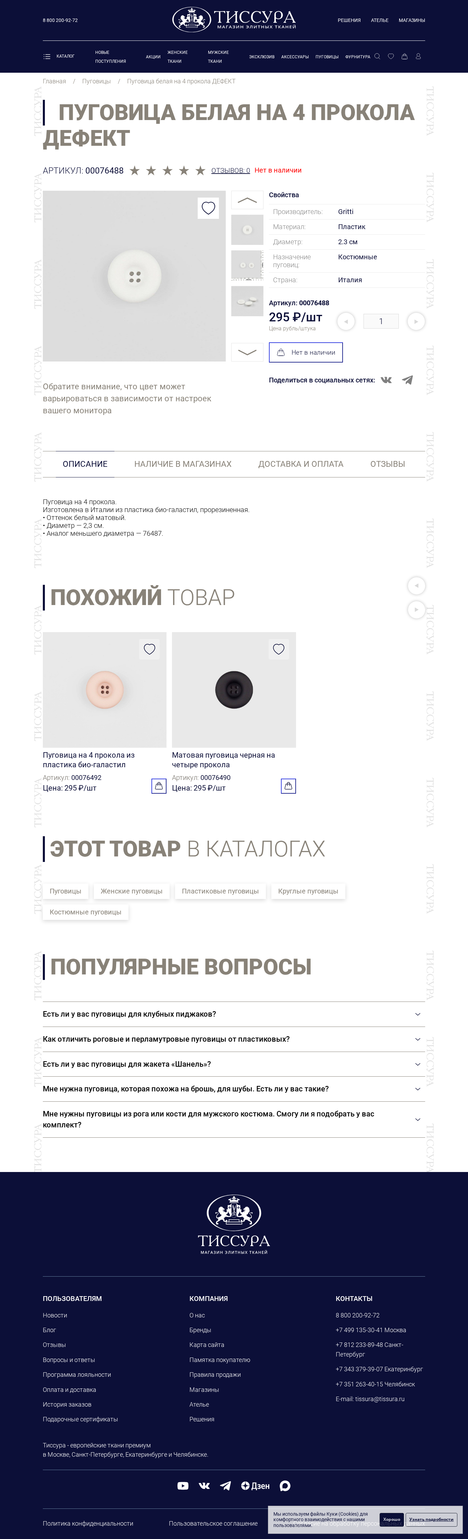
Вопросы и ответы (69, 1359)
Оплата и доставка (69, 1389)
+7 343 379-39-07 (359, 1369)
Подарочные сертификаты (80, 1419)
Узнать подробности (431, 1519)
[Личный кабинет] (418, 56)
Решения (349, 20)
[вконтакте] (204, 1485)
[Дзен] (255, 1485)
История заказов (67, 1404)
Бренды (200, 1330)
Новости (55, 1315)
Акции (153, 57)
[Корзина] (404, 56)
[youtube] (182, 1485)
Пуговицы (327, 57)
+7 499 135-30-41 (359, 1330)
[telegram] (225, 1485)
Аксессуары (295, 57)
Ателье (380, 20)
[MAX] (285, 1485)
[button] (416, 585)
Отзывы (54, 1344)
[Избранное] (391, 56)
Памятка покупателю (219, 1359)
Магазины (412, 20)
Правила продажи (215, 1374)
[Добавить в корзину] (159, 786)
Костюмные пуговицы (86, 912)
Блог (49, 1330)
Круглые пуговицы (308, 891)
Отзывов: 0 (230, 171)
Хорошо (391, 1519)
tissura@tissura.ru (380, 1398)
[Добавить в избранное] (208, 208)
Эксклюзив (261, 57)
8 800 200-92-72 (358, 1315)
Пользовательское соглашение (213, 1523)
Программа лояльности (77, 1374)
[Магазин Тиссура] (234, 1224)
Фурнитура (357, 57)
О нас (197, 1315)
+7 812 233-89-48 (359, 1344)
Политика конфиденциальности (88, 1523)
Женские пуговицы (132, 891)
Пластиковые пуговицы (220, 891)
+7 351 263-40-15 (359, 1384)
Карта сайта (206, 1344)
